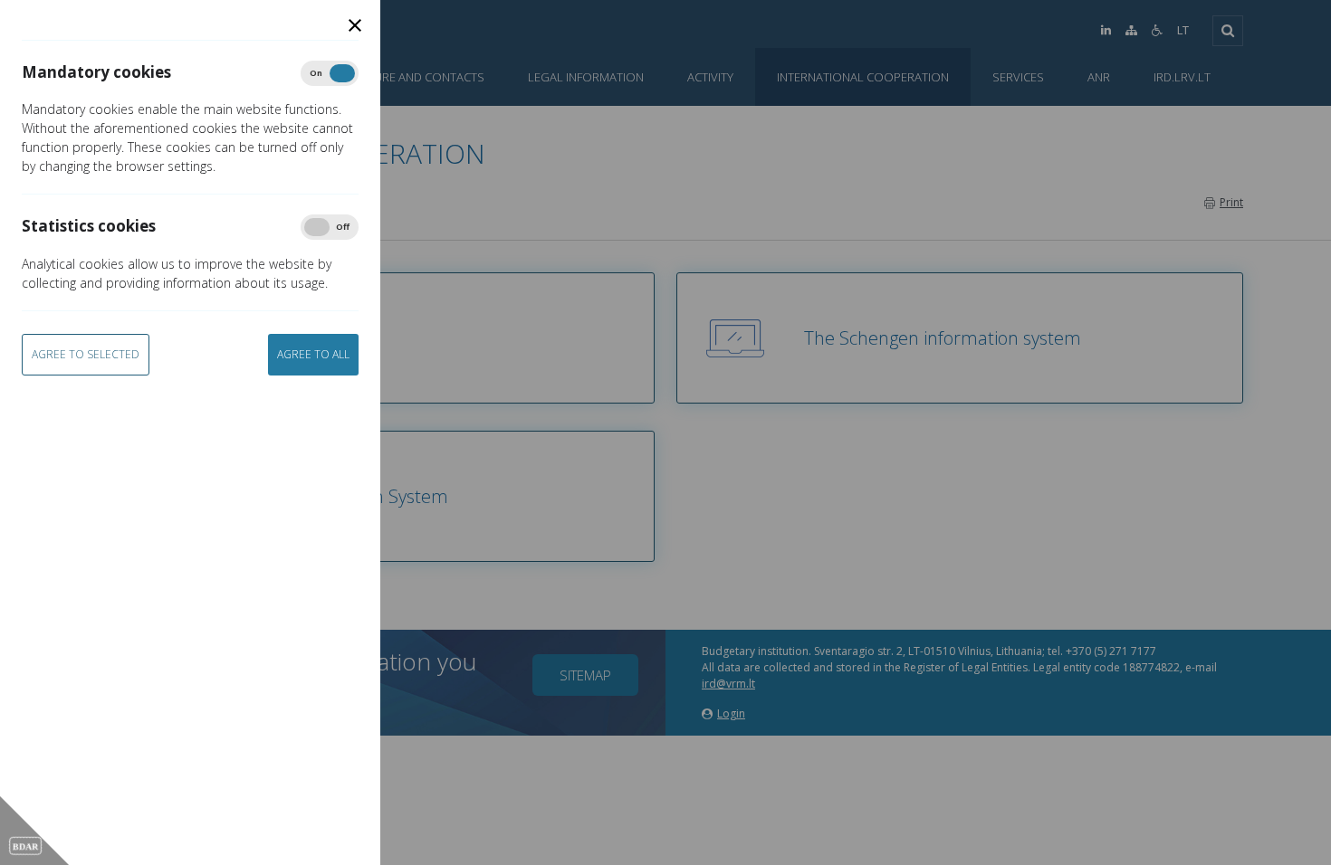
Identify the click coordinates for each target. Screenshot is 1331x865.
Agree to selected (85, 354)
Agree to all (313, 354)
